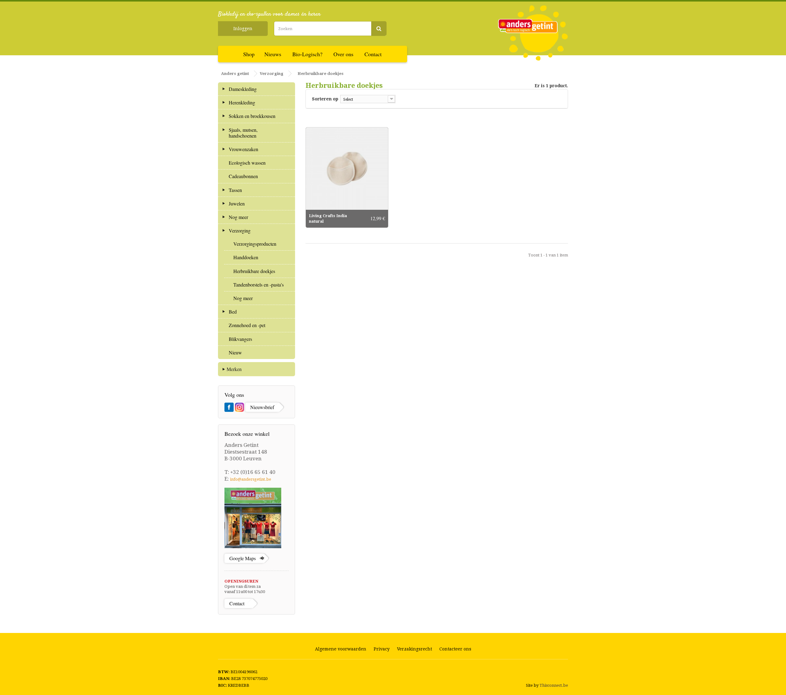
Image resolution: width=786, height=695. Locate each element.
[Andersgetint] (533, 33)
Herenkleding (242, 102)
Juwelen (237, 203)
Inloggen (242, 28)
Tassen (235, 190)
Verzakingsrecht (414, 648)
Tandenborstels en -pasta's (258, 284)
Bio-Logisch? (307, 54)
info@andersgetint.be (250, 479)
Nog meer (238, 217)
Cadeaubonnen (243, 176)
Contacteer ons (455, 648)
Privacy (382, 648)
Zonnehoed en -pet (247, 325)
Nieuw (235, 352)
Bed (233, 311)
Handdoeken (245, 257)
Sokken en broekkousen (252, 116)
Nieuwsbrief (262, 407)
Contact (373, 54)
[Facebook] (229, 407)
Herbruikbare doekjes (254, 271)
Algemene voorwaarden (340, 648)
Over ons (343, 54)
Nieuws (272, 54)
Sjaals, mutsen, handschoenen (243, 133)
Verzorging (240, 230)
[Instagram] (239, 407)
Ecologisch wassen (247, 162)
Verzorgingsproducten (254, 243)
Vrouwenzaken (243, 149)
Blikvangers (240, 339)
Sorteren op (325, 98)
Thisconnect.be (553, 685)
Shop (249, 54)
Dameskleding (243, 89)
